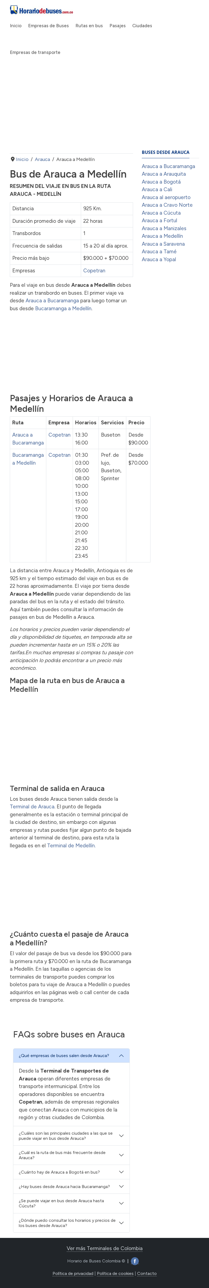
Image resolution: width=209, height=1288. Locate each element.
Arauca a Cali (157, 189)
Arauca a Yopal (159, 259)
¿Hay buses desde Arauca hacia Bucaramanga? (64, 1186)
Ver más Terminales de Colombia (105, 1248)
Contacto (147, 1273)
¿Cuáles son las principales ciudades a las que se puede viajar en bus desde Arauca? (66, 1136)
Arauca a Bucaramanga (52, 300)
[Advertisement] (71, 110)
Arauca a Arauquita (164, 174)
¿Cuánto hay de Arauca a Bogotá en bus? (59, 1172)
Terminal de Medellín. (71, 845)
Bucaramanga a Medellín (63, 308)
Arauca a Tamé (159, 251)
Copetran (94, 270)
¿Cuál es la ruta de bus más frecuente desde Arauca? (62, 1155)
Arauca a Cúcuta (161, 213)
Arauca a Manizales (164, 228)
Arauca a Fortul (159, 220)
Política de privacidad (73, 1273)
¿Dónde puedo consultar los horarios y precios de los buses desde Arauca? (67, 1223)
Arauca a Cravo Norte (167, 205)
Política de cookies (115, 1273)
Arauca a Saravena (163, 244)
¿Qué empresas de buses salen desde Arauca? (64, 1055)
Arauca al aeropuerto (166, 197)
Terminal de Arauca (32, 806)
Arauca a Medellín (162, 236)
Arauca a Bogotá (161, 182)
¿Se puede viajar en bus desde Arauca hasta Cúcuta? (61, 1203)
